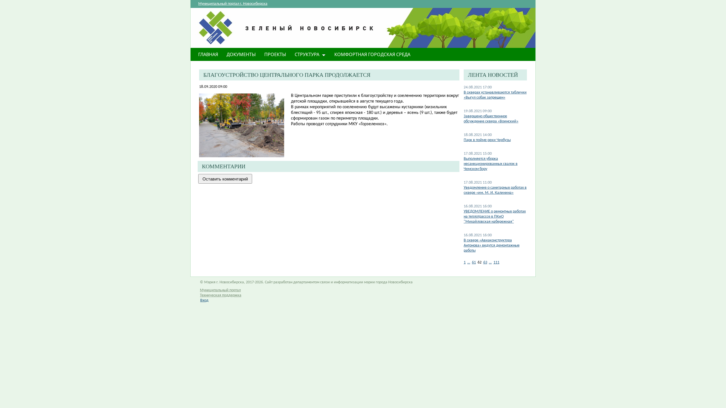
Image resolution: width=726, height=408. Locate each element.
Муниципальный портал (220, 290)
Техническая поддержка (220, 295)
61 (474, 262)
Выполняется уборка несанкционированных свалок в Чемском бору (491, 164)
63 (485, 262)
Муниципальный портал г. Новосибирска (232, 4)
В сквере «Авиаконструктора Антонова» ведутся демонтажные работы (492, 245)
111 (496, 262)
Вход (204, 300)
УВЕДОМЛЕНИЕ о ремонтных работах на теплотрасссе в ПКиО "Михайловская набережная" (495, 216)
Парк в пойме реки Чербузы (487, 140)
